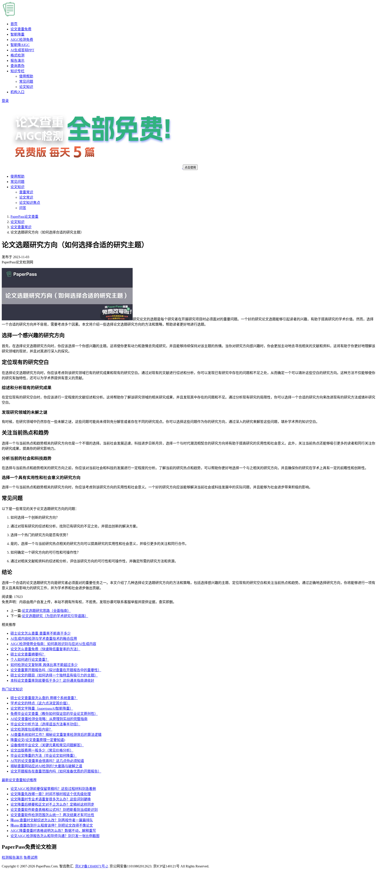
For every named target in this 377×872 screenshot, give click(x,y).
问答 (22, 208)
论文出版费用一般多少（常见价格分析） (41, 750)
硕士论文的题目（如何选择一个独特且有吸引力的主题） (54, 675)
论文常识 (26, 197)
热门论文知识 (12, 689)
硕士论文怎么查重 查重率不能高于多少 (40, 633)
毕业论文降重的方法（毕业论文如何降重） (43, 755)
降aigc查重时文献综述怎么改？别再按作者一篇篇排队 (51, 820)
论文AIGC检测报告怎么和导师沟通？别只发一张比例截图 (54, 836)
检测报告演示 (12, 857)
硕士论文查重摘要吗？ (27, 654)
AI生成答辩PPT (22, 50)
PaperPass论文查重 (24, 216)
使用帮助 (26, 76)
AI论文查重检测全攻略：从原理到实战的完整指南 (48, 719)
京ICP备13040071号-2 (91, 866)
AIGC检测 (21, 39)
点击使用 (190, 167)
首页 (13, 24)
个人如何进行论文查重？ (29, 659)
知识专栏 (17, 71)
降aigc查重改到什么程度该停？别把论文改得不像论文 (51, 825)
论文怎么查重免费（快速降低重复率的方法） (45, 649)
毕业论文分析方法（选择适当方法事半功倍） (45, 724)
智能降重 (17, 34)
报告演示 (17, 60)
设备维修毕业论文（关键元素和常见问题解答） (47, 745)
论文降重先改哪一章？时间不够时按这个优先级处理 (50, 794)
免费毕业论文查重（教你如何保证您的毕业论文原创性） (54, 714)
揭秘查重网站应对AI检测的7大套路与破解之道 (46, 766)
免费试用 (31, 857)
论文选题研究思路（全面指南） (46, 611)
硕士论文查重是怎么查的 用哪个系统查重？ (44, 698)
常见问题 (26, 81)
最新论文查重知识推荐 (19, 780)
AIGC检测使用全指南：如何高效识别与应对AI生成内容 (53, 644)
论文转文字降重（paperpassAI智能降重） (41, 708)
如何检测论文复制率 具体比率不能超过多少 (44, 665)
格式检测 (17, 55)
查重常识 (26, 192)
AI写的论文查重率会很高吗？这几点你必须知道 (47, 761)
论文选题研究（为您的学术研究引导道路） (55, 616)
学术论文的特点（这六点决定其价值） (40, 703)
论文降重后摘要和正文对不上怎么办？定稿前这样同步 (52, 804)
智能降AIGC (20, 45)
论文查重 (20, 29)
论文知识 (26, 87)
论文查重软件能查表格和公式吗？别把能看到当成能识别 (54, 810)
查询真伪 (17, 66)
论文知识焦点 (29, 202)
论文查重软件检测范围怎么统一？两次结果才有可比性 (52, 815)
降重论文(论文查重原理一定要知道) (37, 740)
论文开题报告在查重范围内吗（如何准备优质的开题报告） (55, 771)
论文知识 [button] (17, 187)
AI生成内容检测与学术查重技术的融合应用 (43, 638)
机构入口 (17, 92)
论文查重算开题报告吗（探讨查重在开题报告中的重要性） (55, 670)
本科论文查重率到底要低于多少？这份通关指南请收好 (52, 680)
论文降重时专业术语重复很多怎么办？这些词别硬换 (50, 799)
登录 (5, 101)
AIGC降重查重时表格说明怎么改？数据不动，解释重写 (53, 831)
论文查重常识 (20, 227)
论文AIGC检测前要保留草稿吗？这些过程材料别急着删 (53, 789)
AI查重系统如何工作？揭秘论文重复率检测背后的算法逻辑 (55, 734)
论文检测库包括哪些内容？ (31, 729)
